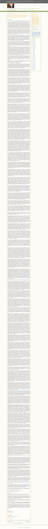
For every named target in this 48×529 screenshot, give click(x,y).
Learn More (37, 1)
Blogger (29, 527)
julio (33, 50)
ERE (33, 32)
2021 (33, 44)
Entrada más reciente (10, 521)
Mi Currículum (19, 11)
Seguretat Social (35, 34)
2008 (33, 68)
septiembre (34, 48)
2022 (33, 43)
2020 (33, 57)
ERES (36, 35)
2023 (33, 42)
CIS (32, 34)
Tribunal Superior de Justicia (36, 36)
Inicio (8, 11)
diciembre (34, 45)
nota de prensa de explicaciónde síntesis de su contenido (14, 37)
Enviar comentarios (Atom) (20, 523)
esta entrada (9, 25)
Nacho (10, 515)
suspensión (39, 35)
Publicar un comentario (11, 518)
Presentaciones (15, 11)
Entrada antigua (28, 521)
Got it (40, 1)
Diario (11, 11)
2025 (33, 40)
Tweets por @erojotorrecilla (35, 28)
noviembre (34, 46)
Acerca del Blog (24, 11)
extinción (35, 32)
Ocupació (33, 36)
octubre (33, 47)
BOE (20, 20)
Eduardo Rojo (12, 511)
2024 (33, 41)
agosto (33, 49)
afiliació (39, 32)
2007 (33, 69)
